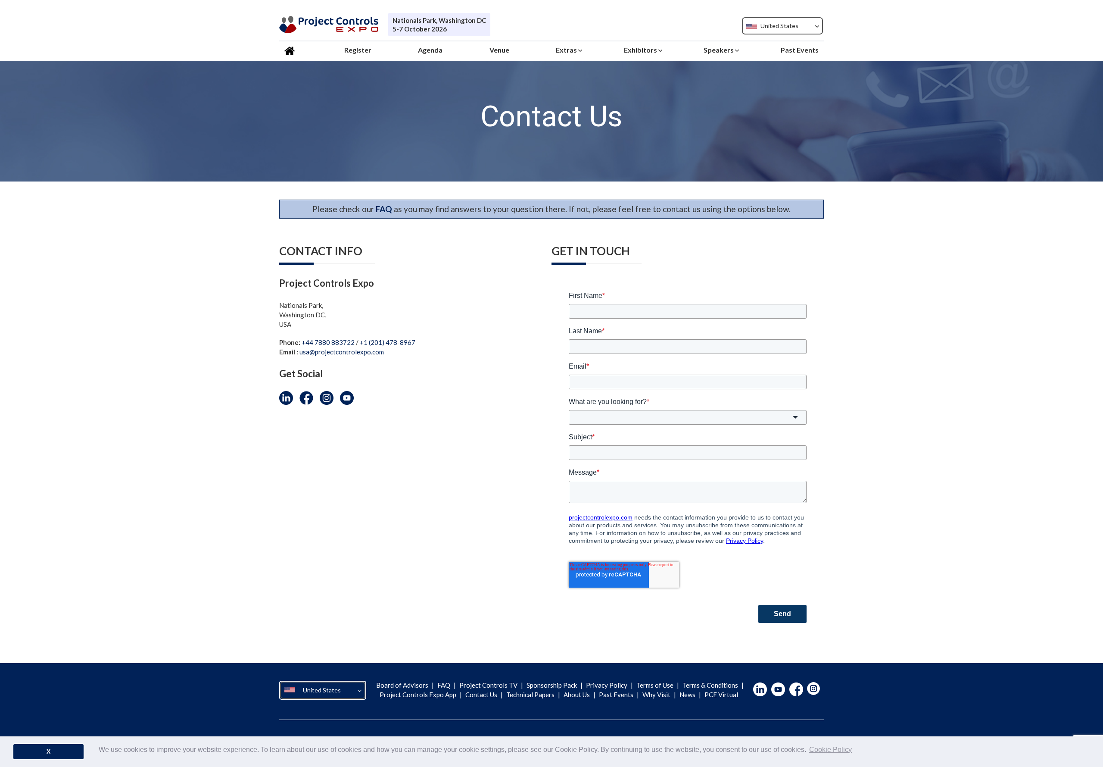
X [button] (48, 751)
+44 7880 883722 (328, 342)
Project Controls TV (488, 685)
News (687, 694)
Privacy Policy (607, 685)
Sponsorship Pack (551, 685)
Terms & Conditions (710, 685)
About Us (576, 694)
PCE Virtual (720, 694)
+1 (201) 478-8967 (387, 342)
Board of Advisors (403, 685)
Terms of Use (655, 685)
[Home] (290, 50)
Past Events (616, 694)
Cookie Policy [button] (830, 749)
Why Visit (656, 694)
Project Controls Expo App (419, 694)
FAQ (444, 685)
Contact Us (481, 694)
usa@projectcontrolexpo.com (341, 352)
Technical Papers (530, 694)
